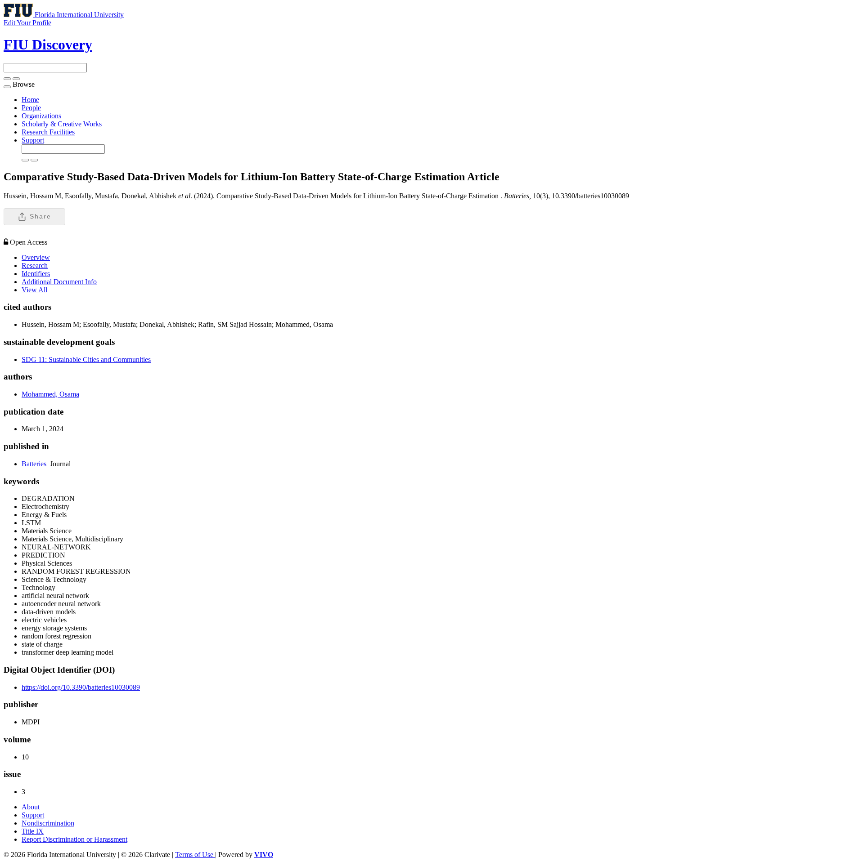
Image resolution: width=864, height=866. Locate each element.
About (31, 807)
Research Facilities (48, 132)
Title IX (33, 831)
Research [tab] (35, 265)
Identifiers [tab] (36, 273)
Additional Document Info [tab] (59, 282)
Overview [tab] (36, 257)
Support (33, 140)
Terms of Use (195, 854)
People (31, 108)
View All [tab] (34, 290)
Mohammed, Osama (50, 394)
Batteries (34, 464)
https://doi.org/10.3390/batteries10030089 (81, 687)
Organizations (41, 116)
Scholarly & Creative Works (62, 124)
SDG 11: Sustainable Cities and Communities (86, 359)
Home (30, 99)
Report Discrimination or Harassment (74, 839)
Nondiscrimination (48, 823)
